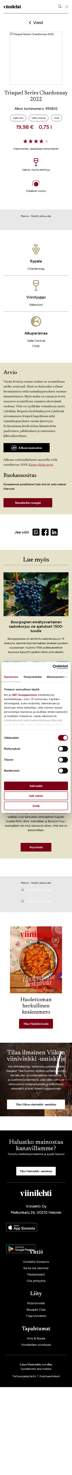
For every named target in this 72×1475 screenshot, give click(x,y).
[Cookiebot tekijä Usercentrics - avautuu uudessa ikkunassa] (52, 667)
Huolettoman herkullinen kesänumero (36, 1006)
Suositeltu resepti (28, 503)
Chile (36, 346)
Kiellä (36, 805)
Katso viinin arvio (41, 465)
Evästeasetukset (49, 1376)
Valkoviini (36, 305)
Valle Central (36, 341)
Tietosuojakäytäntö (24, 1376)
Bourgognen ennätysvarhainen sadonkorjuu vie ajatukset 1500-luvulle (36, 626)
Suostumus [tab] (11, 676)
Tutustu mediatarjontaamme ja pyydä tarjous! (36, 1154)
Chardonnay (36, 269)
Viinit (38, 23)
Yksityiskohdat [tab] (32, 676)
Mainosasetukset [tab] (57, 676)
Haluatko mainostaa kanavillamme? (36, 1145)
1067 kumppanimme (24, 694)
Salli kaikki (36, 785)
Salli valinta (36, 795)
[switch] (63, 748)
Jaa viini (22, 532)
